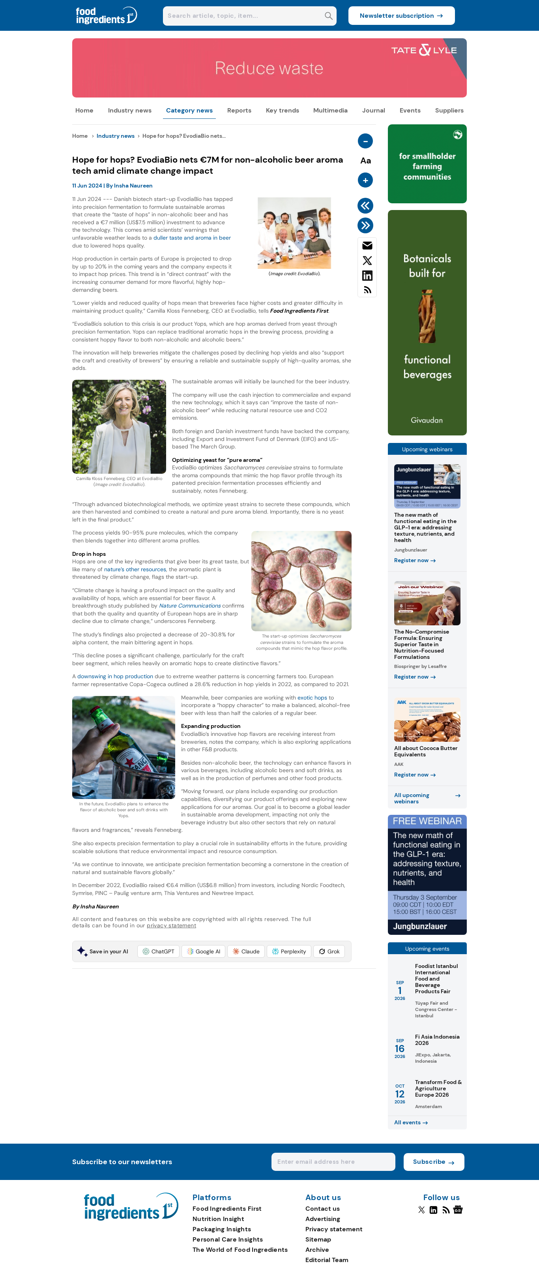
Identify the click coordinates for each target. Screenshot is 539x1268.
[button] (158, 951)
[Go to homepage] (131, 1218)
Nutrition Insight (218, 1219)
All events (407, 1122)
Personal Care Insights (228, 1239)
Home (84, 110)
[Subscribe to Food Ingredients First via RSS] (367, 293)
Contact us (322, 1208)
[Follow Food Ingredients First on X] (421, 1213)
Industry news (130, 110)
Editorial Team (326, 1260)
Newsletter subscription (397, 15)
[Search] (329, 17)
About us (323, 1198)
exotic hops (311, 697)
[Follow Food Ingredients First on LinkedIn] (433, 1213)
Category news (189, 110)
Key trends (282, 110)
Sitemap (318, 1239)
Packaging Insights (222, 1229)
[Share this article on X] (367, 262)
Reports (239, 110)
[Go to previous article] (366, 206)
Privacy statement (334, 1229)
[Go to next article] (366, 225)
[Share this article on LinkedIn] (367, 277)
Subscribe (429, 1161)
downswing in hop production (115, 676)
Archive (317, 1249)
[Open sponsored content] (269, 95)
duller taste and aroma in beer (191, 237)
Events (410, 110)
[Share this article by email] (367, 247)
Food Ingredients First (227, 1208)
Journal (373, 110)
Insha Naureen (133, 185)
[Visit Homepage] (107, 28)
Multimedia (330, 110)
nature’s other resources (135, 569)
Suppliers (449, 110)
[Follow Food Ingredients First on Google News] (459, 1213)
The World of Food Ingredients (240, 1249)
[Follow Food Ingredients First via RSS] (446, 1213)
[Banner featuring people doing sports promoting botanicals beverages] (427, 433)
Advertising (322, 1219)
